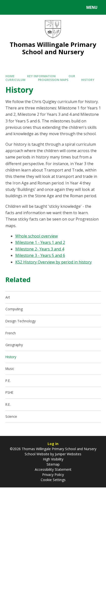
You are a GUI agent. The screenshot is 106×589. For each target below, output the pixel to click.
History (87, 80)
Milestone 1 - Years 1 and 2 (40, 242)
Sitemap (53, 464)
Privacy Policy (53, 474)
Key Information (41, 76)
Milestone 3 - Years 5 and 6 (40, 255)
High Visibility (53, 459)
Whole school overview (36, 236)
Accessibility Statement (53, 469)
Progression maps (53, 80)
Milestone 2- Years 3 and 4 (39, 249)
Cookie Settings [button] (53, 479)
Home (10, 76)
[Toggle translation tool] (22, 7)
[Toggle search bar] (9, 7)
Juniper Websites (67, 454)
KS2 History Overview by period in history (53, 262)
